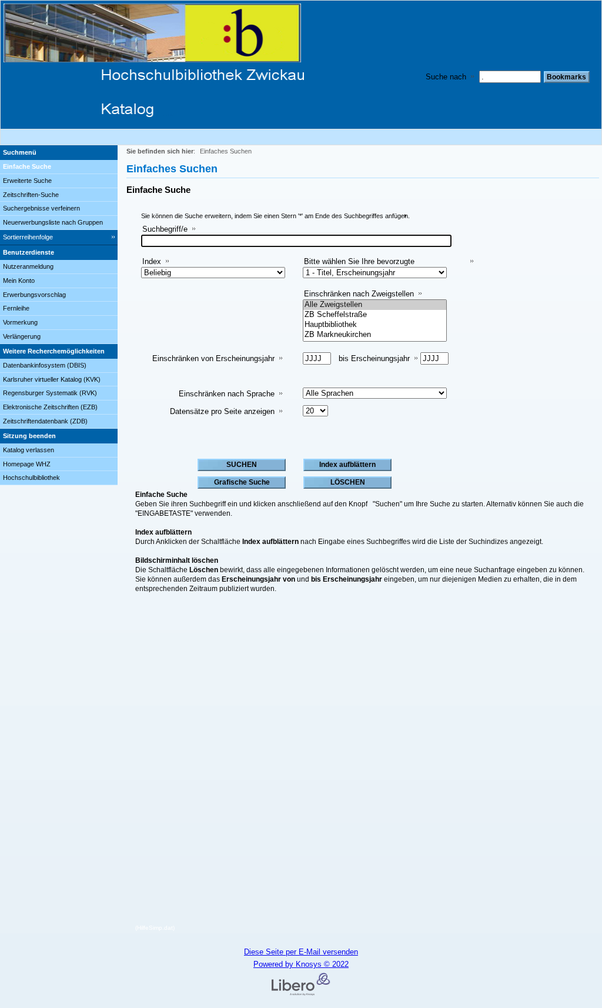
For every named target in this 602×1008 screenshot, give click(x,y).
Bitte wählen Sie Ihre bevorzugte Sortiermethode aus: (359, 266)
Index (151, 261)
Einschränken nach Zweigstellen (359, 293)
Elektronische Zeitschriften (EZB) (50, 406)
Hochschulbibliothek (31, 477)
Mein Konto (19, 280)
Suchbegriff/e (165, 229)
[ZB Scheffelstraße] (374, 315)
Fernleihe (16, 308)
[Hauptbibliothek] (374, 325)
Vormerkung (20, 322)
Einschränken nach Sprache (227, 393)
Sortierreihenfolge (28, 237)
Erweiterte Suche (27, 180)
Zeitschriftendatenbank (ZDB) (45, 421)
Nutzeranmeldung (28, 266)
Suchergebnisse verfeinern (41, 208)
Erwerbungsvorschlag (34, 294)
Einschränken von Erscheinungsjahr (213, 358)
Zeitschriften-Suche (31, 194)
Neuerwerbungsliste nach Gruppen (53, 222)
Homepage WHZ (27, 464)
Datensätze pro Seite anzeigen (222, 411)
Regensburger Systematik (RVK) (50, 392)
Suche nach (446, 76)
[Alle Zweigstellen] (374, 305)
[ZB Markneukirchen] (374, 335)
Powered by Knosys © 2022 (301, 964)
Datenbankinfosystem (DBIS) (44, 365)
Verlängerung (22, 336)
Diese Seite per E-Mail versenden (301, 951)
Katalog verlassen (28, 449)
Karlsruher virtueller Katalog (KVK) (52, 379)
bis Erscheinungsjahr (374, 358)
